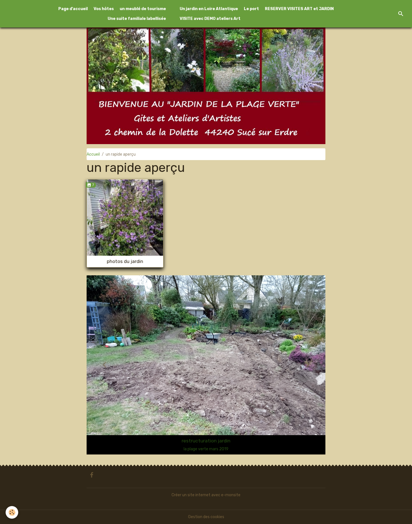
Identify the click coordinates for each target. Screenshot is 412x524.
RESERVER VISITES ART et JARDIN (299, 8)
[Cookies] (12, 512)
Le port (251, 8)
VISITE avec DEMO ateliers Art (210, 18)
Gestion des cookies (206, 516)
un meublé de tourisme (143, 8)
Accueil (93, 154)
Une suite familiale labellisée (137, 18)
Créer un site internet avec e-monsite (206, 495)
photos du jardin (125, 261)
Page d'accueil (73, 8)
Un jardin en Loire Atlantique (209, 8)
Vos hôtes (104, 8)
